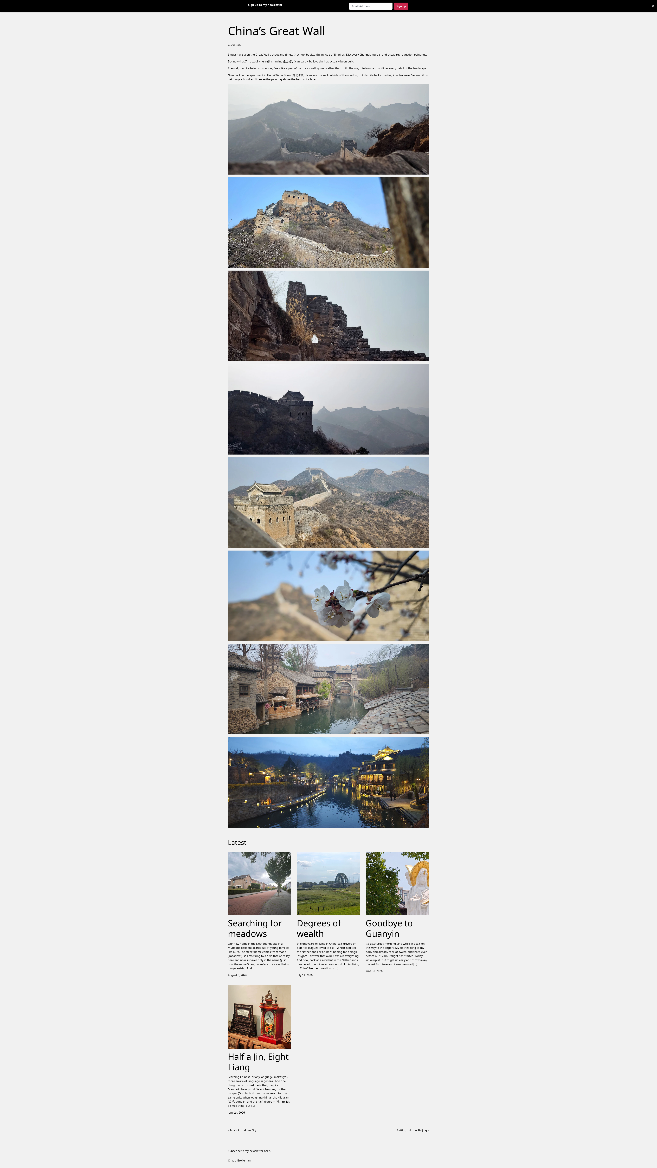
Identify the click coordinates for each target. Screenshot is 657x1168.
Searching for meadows (243, 854)
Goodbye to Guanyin (379, 854)
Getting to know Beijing (411, 1130)
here (267, 1151)
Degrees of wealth (309, 854)
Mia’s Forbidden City (243, 1130)
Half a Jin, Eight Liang (241, 987)
